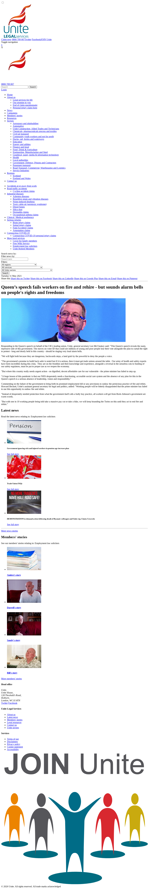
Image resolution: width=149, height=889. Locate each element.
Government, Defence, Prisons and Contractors (34, 162)
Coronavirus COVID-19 (18, 233)
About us (11, 97)
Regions (11, 173)
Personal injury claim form (25, 108)
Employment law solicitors (25, 246)
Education (17, 142)
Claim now (6, 39)
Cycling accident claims (24, 191)
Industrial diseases (15, 194)
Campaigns (12, 113)
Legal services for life (23, 100)
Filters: (4, 262)
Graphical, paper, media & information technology (36, 155)
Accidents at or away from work (22, 186)
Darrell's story (14, 607)
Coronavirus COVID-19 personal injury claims (34, 235)
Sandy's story (13, 640)
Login (4, 89)
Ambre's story (14, 575)
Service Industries (21, 170)
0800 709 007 (18, 39)
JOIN (46, 39)
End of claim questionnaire (25, 105)
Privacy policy (13, 744)
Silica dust (17, 209)
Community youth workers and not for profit (33, 136)
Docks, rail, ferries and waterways (28, 139)
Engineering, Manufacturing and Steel (30, 152)
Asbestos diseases (21, 196)
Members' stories (14, 115)
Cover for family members (25, 241)
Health (16, 157)
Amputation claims (21, 230)
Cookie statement (15, 747)
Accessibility (13, 749)
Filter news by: (8, 256)
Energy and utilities (22, 144)
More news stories (9, 531)
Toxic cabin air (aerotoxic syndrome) (30, 204)
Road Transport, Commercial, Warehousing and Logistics (39, 168)
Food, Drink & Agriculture (25, 149)
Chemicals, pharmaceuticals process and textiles (35, 131)
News (9, 110)
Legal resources (14, 722)
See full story (13, 454)
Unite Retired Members (23, 248)
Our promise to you (22, 102)
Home (10, 94)
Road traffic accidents (17, 188)
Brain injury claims (21, 222)
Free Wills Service (21, 243)
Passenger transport (22, 165)
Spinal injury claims (22, 225)
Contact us (12, 181)
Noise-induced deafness (24, 201)
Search (33, 87)
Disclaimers (12, 741)
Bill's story (12, 673)
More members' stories (11, 678)
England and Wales (22, 178)
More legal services (16, 238)
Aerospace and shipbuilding (25, 123)
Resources (11, 118)
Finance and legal (21, 147)
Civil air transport (21, 134)
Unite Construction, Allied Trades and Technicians (36, 128)
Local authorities (20, 160)
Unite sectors (13, 727)
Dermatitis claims (21, 212)
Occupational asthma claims (25, 214)
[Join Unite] (74, 884)
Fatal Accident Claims (23, 228)
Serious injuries (14, 220)
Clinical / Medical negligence (20, 217)
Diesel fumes (19, 207)
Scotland (17, 176)
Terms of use (13, 739)
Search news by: (8, 253)
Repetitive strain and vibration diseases (30, 199)
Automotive (18, 126)
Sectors (10, 121)
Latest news (12, 717)
